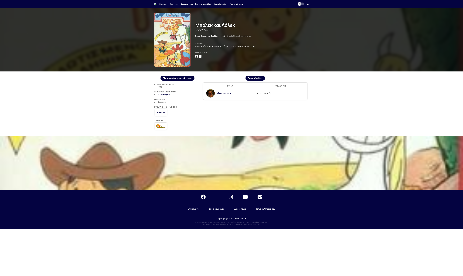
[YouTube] (245, 197)
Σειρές (162, 4)
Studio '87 (161, 112)
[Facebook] (203, 197)
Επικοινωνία (194, 209)
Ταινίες (173, 4)
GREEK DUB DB (239, 218)
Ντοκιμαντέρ (186, 4)
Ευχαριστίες (240, 209)
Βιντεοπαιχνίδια (203, 4)
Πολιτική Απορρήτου (265, 209)
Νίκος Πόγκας (164, 94)
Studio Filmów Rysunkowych (239, 36)
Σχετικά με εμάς (216, 209)
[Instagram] (231, 197)
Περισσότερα (236, 4)
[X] (217, 197)
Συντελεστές (220, 4)
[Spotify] (260, 197)
